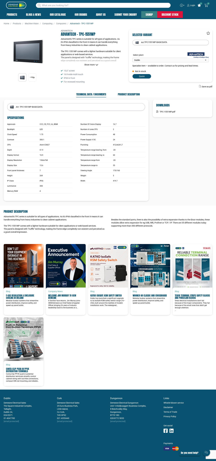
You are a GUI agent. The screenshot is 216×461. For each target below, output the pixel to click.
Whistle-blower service (174, 403)
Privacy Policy (170, 416)
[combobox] (103, 5)
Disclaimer (168, 407)
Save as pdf (207, 86)
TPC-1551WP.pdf (167, 112)
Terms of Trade (170, 412)
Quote (142, 76)
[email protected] (11, 421)
